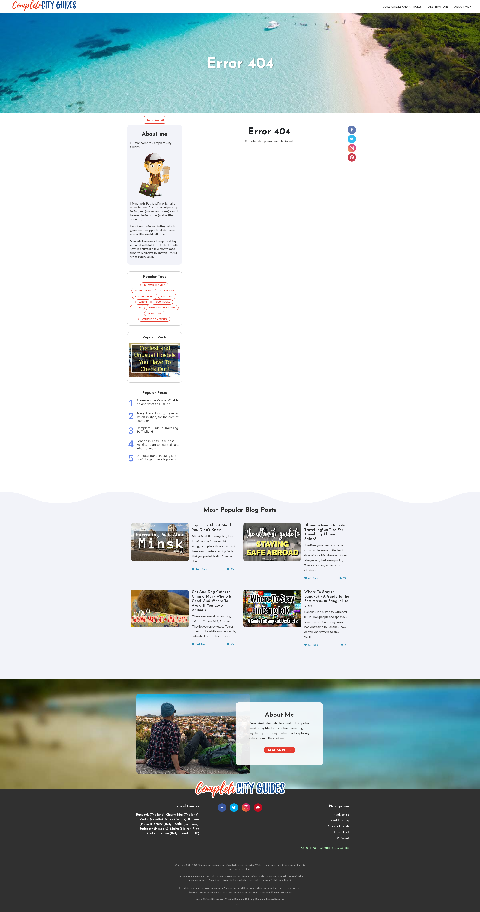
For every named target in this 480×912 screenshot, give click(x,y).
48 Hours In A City (154, 285)
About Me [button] (462, 6)
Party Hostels (339, 826)
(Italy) (163, 824)
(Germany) (186, 824)
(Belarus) (175, 819)
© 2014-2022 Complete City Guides (325, 847)
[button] (154, 120)
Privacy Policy (254, 899)
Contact (343, 832)
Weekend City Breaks (154, 319)
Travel (137, 307)
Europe (143, 302)
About (344, 838)
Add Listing (341, 820)
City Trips (167, 296)
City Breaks (167, 290)
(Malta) (180, 828)
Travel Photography (162, 307)
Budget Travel (144, 290)
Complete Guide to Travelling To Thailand (157, 429)
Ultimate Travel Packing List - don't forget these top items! (157, 457)
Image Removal (275, 899)
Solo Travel (162, 302)
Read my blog (279, 750)
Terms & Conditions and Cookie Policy (218, 899)
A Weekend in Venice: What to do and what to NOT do (157, 402)
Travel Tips (154, 313)
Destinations (438, 6)
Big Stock (233, 880)
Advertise (342, 814)
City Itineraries (144, 296)
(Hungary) (153, 828)
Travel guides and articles (401, 6)
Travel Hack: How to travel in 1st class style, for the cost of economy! (157, 417)
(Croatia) (151, 819)
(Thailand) (150, 814)
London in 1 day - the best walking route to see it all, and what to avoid (157, 444)
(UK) (189, 833)
